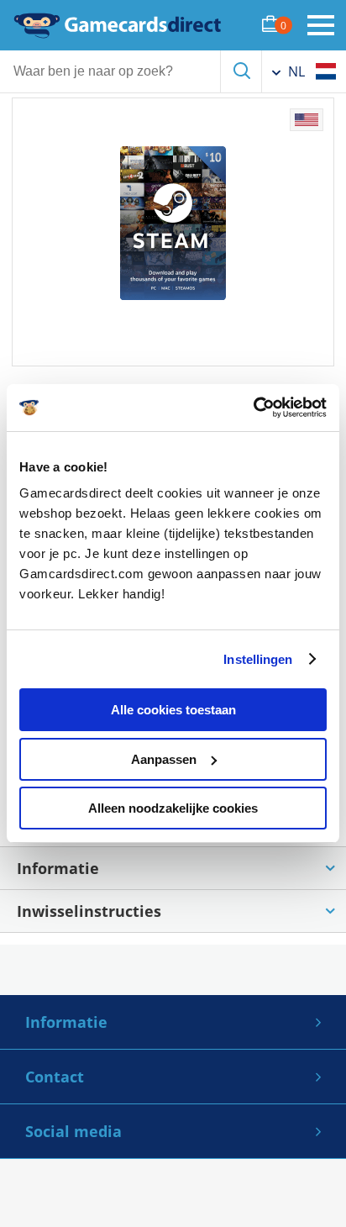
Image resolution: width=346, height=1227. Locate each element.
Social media (73, 1131)
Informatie (66, 1022)
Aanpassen (164, 759)
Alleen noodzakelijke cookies (173, 808)
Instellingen (257, 659)
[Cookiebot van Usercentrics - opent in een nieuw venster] (253, 408)
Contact (54, 1076)
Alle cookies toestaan (173, 710)
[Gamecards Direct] (118, 25)
